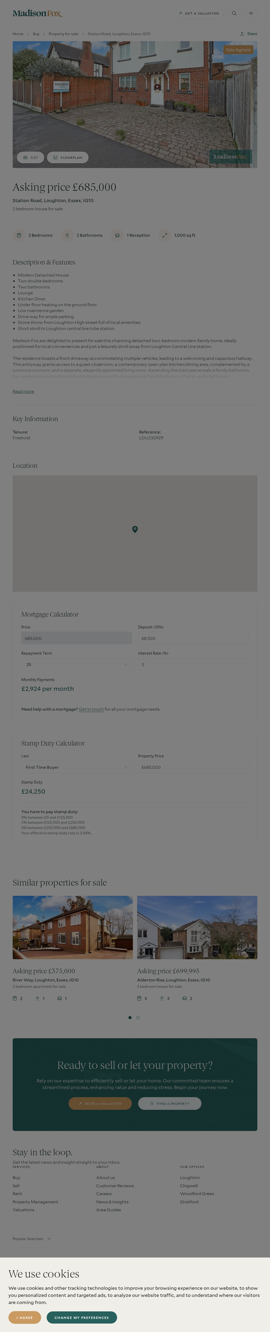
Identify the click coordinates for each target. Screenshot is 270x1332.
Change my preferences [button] (82, 1317)
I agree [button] (25, 1317)
